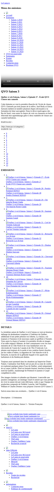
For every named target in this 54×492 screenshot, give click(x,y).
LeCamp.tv (5, 3)
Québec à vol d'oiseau (20, 437)
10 (7, 154)
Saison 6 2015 (16, 31)
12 (7, 158)
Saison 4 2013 (16, 27)
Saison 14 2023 (17, 49)
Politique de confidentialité (21, 489)
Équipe (9, 58)
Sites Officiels (11, 450)
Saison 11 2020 (17, 42)
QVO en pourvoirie (14, 54)
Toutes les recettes (18, 475)
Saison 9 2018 (16, 38)
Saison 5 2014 (16, 29)
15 (7, 165)
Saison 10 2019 (17, 40)
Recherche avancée (18, 443)
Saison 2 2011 (16, 22)
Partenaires (10, 56)
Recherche (15, 477)
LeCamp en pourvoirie (20, 434)
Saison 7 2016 (16, 33)
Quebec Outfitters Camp (20, 441)
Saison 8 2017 (16, 36)
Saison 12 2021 (17, 45)
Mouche (14, 462)
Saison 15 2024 (17, 52)
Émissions (10, 18)
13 (7, 161)
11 (7, 156)
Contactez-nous (12, 63)
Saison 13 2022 (17, 47)
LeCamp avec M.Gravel (20, 432)
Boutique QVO (12, 65)
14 (7, 163)
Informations (11, 484)
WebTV (9, 428)
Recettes (9, 61)
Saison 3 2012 (16, 24)
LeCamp (14, 430)
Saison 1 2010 (16, 20)
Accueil (9, 15)
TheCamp (15, 439)
